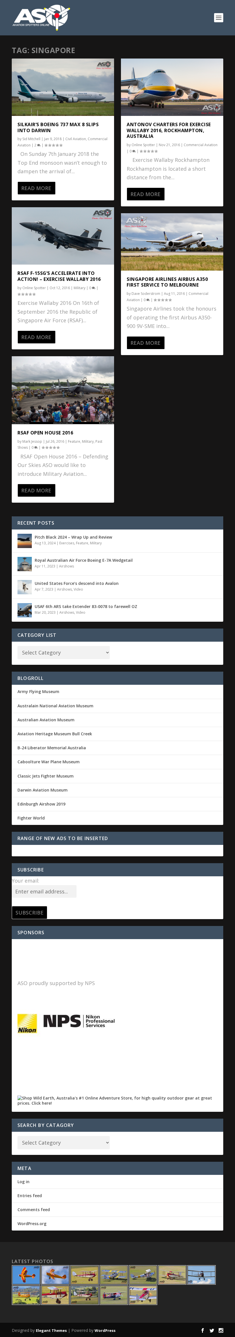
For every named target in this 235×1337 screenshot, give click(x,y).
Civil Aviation (75, 138)
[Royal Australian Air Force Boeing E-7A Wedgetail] (24, 564)
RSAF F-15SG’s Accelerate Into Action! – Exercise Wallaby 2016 (59, 276)
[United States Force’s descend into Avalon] (24, 587)
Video (78, 589)
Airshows (66, 566)
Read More (36, 188)
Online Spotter (34, 287)
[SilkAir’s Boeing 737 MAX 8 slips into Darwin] (63, 87)
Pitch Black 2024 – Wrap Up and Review (73, 537)
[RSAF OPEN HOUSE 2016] (63, 390)
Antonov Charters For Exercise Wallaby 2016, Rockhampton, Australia (169, 130)
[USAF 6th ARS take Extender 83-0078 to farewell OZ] (24, 610)
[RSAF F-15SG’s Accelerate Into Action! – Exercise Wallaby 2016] (63, 236)
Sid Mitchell (31, 138)
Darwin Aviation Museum (42, 790)
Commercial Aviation (201, 144)
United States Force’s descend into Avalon (77, 583)
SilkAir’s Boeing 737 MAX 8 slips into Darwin (58, 127)
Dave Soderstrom (146, 293)
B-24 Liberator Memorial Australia (51, 747)
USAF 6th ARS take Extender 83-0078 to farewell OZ (86, 606)
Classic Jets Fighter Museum (45, 776)
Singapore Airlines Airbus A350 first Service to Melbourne (167, 282)
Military (79, 287)
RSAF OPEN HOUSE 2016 (45, 433)
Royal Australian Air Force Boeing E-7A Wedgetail (84, 560)
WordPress (105, 1330)
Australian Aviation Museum (46, 719)
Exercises (66, 543)
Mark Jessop (32, 441)
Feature (74, 441)
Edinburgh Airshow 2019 (41, 804)
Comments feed (33, 1209)
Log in (23, 1181)
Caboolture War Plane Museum (48, 761)
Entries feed (29, 1195)
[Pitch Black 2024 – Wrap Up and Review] (24, 541)
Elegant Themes (51, 1330)
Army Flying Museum (38, 691)
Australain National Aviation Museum (55, 705)
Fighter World (31, 818)
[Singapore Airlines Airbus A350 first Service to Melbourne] (172, 242)
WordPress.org (31, 1223)
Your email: (25, 880)
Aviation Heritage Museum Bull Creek (54, 733)
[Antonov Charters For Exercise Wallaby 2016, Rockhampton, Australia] (172, 87)
